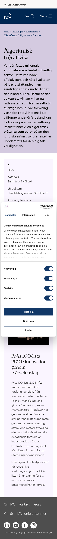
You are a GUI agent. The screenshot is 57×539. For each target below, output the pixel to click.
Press (37, 504)
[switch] (48, 278)
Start (6, 31)
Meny (43, 16)
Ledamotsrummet (17, 4)
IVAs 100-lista (10, 35)
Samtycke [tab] (10, 215)
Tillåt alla (28, 311)
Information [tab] (28, 215)
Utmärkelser (32, 31)
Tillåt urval (28, 321)
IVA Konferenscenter (31, 513)
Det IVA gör (17, 31)
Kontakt (24, 504)
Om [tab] (47, 215)
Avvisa (28, 330)
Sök (27, 16)
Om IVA (9, 504)
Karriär (8, 513)
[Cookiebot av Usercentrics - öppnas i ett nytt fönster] (40, 207)
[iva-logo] (7, 16)
